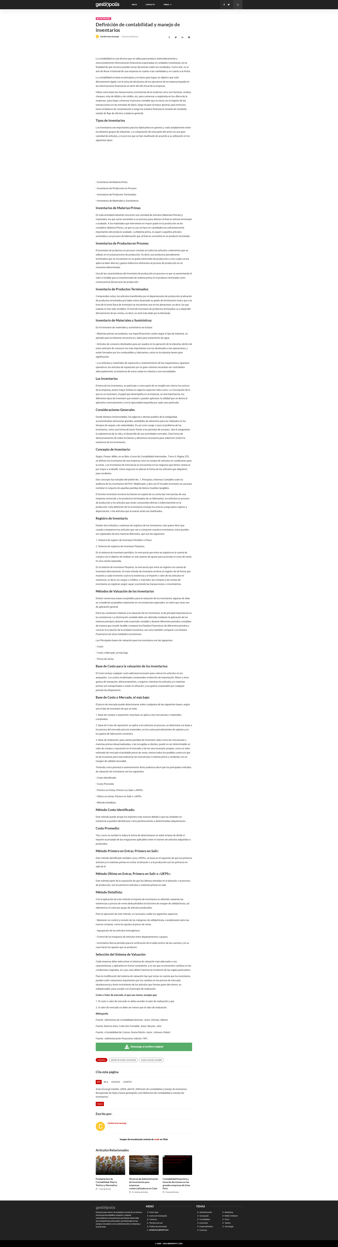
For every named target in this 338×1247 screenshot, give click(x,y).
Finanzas (203, 1230)
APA (99, 1082)
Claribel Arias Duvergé (109, 37)
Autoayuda (204, 1216)
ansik (156, 1139)
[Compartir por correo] (189, 37)
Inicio (134, 5)
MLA (106, 1082)
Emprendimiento (206, 1226)
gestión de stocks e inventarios (123, 1060)
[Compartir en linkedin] (183, 37)
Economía (203, 1223)
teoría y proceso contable (151, 1060)
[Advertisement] (144, 48)
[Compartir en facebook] (169, 37)
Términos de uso (156, 1223)
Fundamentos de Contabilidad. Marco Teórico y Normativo (106, 1182)
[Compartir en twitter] (176, 37)
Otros (227, 1219)
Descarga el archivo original (146, 1046)
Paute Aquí (153, 1212)
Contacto (150, 5)
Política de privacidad (158, 1226)
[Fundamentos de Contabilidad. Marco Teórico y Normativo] (110, 1165)
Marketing (229, 1212)
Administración (205, 1212)
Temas (166, 5)
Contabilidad (104, 18)
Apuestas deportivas (158, 1230)
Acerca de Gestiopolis (158, 1216)
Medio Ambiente (231, 1216)
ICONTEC (127, 1082)
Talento (228, 1223)
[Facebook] (224, 5)
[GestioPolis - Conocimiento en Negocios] (106, 1207)
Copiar (100, 1104)
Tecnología (229, 1226)
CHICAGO (115, 1082)
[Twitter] (229, 5)
